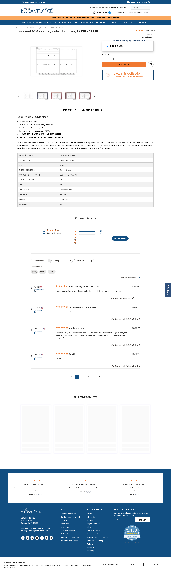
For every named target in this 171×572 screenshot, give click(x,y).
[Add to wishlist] (151, 64)
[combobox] (138, 7)
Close (149, 2)
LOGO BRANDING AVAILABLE (35, 2)
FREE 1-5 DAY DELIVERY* (139, 2)
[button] (10, 488)
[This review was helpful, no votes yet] (133, 298)
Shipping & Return (92, 109)
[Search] (140, 8)
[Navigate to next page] (99, 377)
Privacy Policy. (17, 567)
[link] (35, 445)
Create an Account (143, 13)
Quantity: (105, 55)
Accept (132, 564)
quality (34, 272)
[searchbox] (39, 261)
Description (69, 109)
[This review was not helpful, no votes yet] (137, 298)
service (42, 272)
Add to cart (124, 65)
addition (52, 272)
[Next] (94, 95)
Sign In (131, 13)
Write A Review (120, 238)
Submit (142, 520)
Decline (155, 564)
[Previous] (18, 95)
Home (18, 28)
